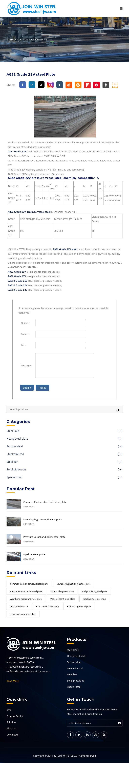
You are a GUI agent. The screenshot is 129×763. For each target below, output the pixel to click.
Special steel (64, 477)
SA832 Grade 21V (17, 280)
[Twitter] (78, 734)
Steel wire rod (64, 454)
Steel (9, 710)
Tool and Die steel (19, 606)
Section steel (64, 446)
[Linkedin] (87, 734)
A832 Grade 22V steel (65, 249)
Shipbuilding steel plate (62, 591)
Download (12, 734)
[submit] (120, 723)
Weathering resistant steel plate (26, 598)
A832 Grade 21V (17, 271)
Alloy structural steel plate (23, 613)
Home (10, 39)
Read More (13, 681)
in (31, 85)
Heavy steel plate (64, 438)
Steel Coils (64, 431)
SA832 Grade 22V (17, 285)
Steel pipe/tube (64, 469)
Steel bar (72, 674)
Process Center (15, 716)
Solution (11, 722)
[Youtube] (95, 734)
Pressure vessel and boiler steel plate (44, 537)
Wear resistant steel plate (62, 598)
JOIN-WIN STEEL (66, 755)
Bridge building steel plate (94, 591)
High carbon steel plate (47, 606)
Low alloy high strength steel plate (42, 519)
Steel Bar (64, 462)
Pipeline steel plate (34, 554)
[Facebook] (70, 734)
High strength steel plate (79, 606)
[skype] (104, 734)
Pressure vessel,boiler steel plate (26, 591)
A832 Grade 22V (17, 151)
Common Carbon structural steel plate (45, 502)
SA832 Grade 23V (17, 290)
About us (12, 728)
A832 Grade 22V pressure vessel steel (29, 211)
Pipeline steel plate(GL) (94, 598)
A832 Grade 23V (17, 276)
